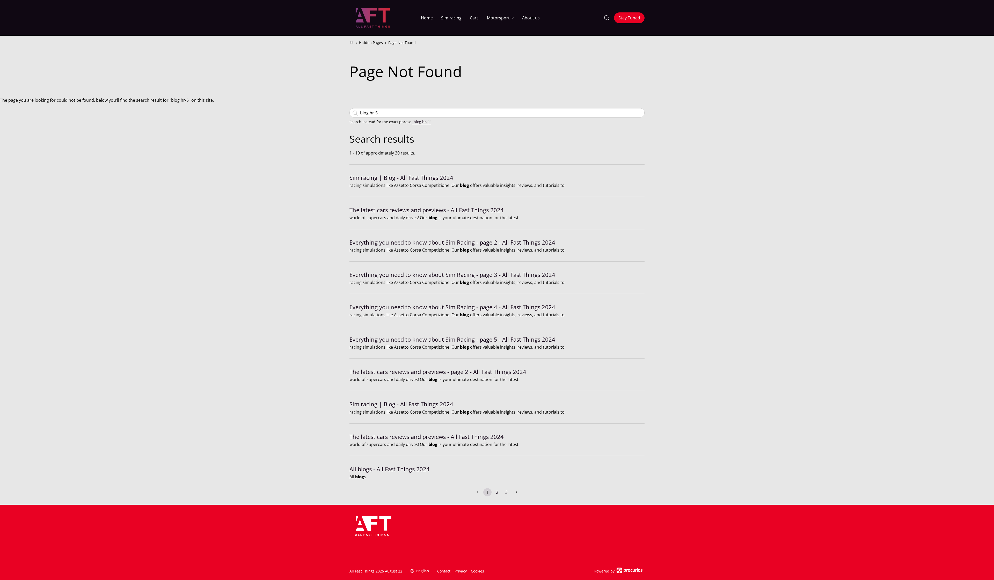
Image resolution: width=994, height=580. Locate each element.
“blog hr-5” (421, 121)
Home (427, 18)
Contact (443, 571)
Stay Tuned (629, 18)
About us (531, 18)
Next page (516, 492)
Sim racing (451, 18)
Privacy (461, 571)
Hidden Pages (371, 42)
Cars (474, 18)
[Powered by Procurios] (629, 571)
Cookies (477, 571)
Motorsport (498, 18)
